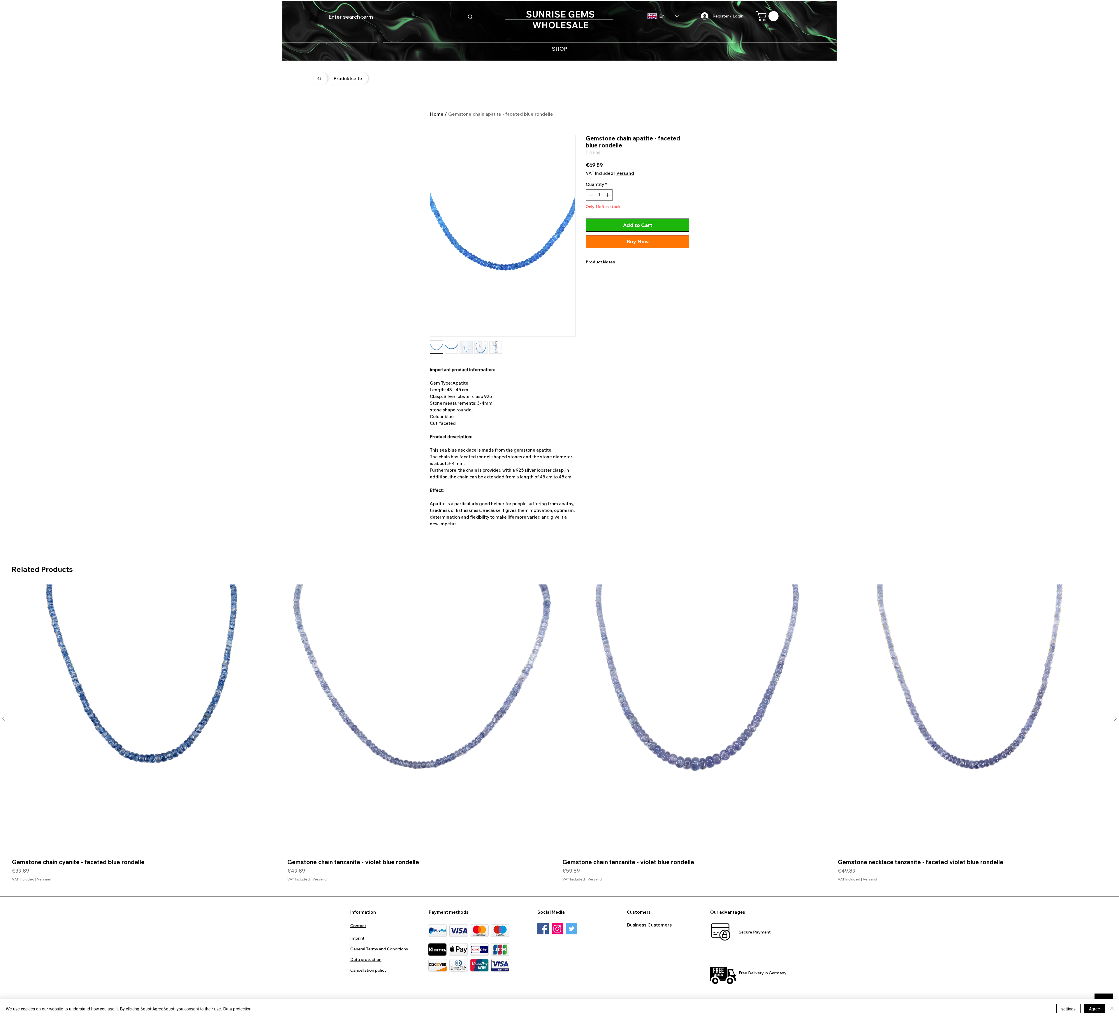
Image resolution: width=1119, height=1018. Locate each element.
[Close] (1112, 1008)
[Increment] (608, 195)
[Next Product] (1115, 718)
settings (1068, 1009)
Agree (1094, 1009)
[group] (559, 733)
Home (437, 114)
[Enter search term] (470, 16)
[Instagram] (557, 928)
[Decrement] (590, 195)
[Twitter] (571, 928)
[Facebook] (543, 928)
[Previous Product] (3, 718)
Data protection (237, 1009)
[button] (768, 16)
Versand (625, 173)
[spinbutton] (599, 195)
